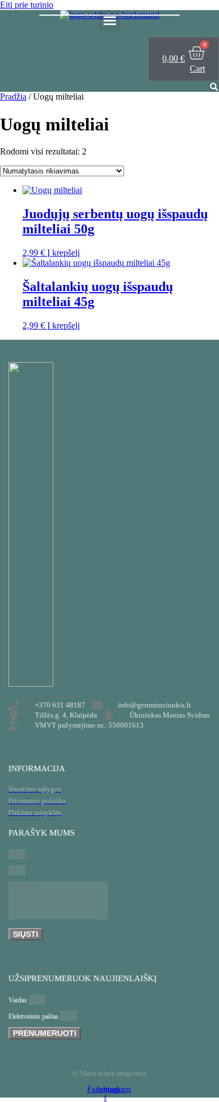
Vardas (18, 1000)
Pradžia (13, 96)
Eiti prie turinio (26, 5)
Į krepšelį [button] (63, 252)
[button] (109, 20)
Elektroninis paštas (34, 1016)
